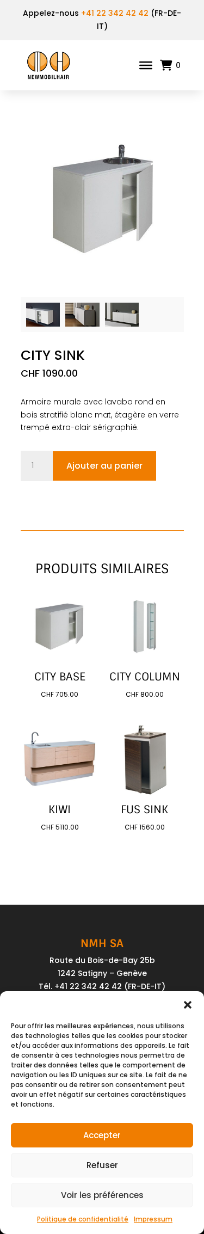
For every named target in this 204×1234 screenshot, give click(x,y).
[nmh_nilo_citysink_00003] (82, 323)
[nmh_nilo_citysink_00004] (43, 323)
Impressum (153, 1219)
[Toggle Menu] (145, 65)
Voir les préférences (102, 1195)
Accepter (102, 1135)
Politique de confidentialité (82, 1219)
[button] (187, 1004)
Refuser (102, 1165)
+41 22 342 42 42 (115, 13)
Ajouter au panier (104, 465)
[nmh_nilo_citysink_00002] (122, 323)
